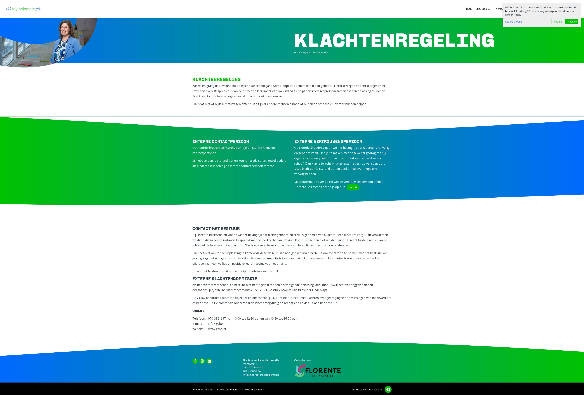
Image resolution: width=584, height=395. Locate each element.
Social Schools (374, 389)
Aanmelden (502, 8)
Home (469, 8)
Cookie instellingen (253, 389)
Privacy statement (202, 389)
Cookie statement (227, 389)
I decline (557, 21)
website (353, 187)
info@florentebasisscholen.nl (258, 271)
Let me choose (513, 21)
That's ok (571, 21)
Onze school (483, 8)
